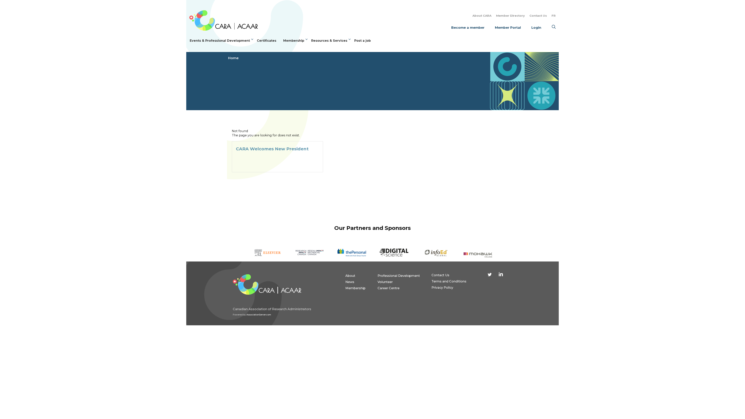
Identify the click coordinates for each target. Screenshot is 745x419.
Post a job (362, 40)
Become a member (467, 27)
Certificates (266, 40)
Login (536, 27)
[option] (267, 253)
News (349, 282)
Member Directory (510, 15)
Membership (293, 40)
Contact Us (538, 15)
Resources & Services (329, 40)
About (350, 276)
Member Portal (508, 27)
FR (554, 15)
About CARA (481, 15)
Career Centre (388, 288)
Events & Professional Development (220, 40)
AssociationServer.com (258, 314)
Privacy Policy (442, 287)
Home (233, 58)
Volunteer (385, 282)
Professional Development (399, 276)
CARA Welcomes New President (272, 148)
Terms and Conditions (448, 281)
